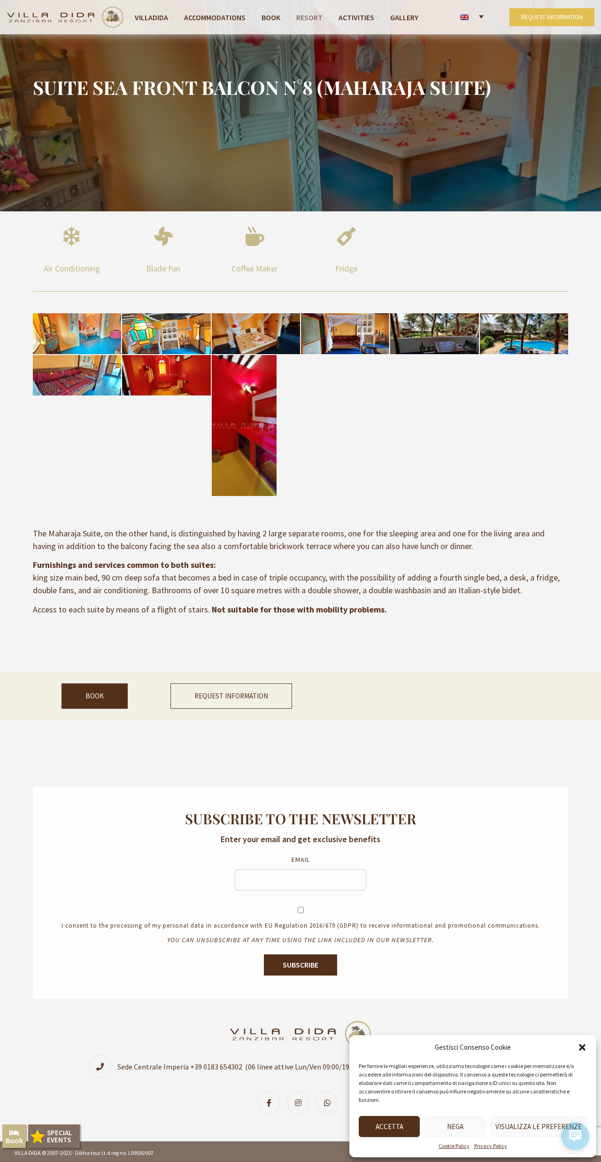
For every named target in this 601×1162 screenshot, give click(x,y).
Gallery (404, 17)
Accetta (389, 1126)
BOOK (94, 695)
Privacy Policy (490, 1145)
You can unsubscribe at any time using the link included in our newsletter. (300, 940)
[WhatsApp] (329, 1102)
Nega (455, 1126)
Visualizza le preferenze (538, 1126)
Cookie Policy (454, 1145)
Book (271, 17)
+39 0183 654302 (216, 1066)
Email (301, 859)
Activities (356, 17)
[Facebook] (271, 1102)
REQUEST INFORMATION (552, 17)
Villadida (151, 17)
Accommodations (215, 17)
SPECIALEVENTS (59, 1136)
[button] (582, 1047)
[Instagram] (300, 1102)
